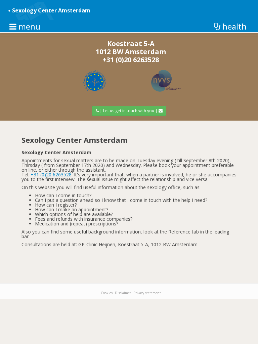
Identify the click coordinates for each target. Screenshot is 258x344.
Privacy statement (147, 293)
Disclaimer (123, 293)
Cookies (107, 293)
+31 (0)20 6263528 (130, 59)
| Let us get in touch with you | (129, 111)
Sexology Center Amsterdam (51, 10)
